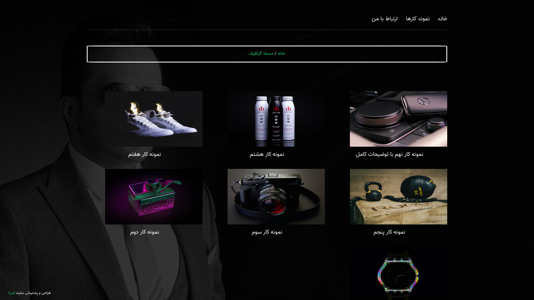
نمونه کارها (418, 19)
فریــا (11, 293)
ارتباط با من (385, 19)
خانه (442, 19)
